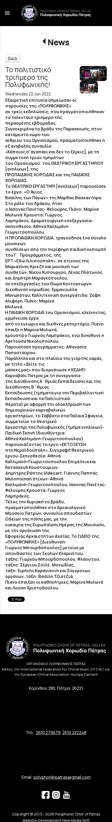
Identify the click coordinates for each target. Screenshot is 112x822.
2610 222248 (74, 732)
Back (12, 58)
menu (7, 13)
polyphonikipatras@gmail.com (62, 777)
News (58, 42)
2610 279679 (48, 732)
